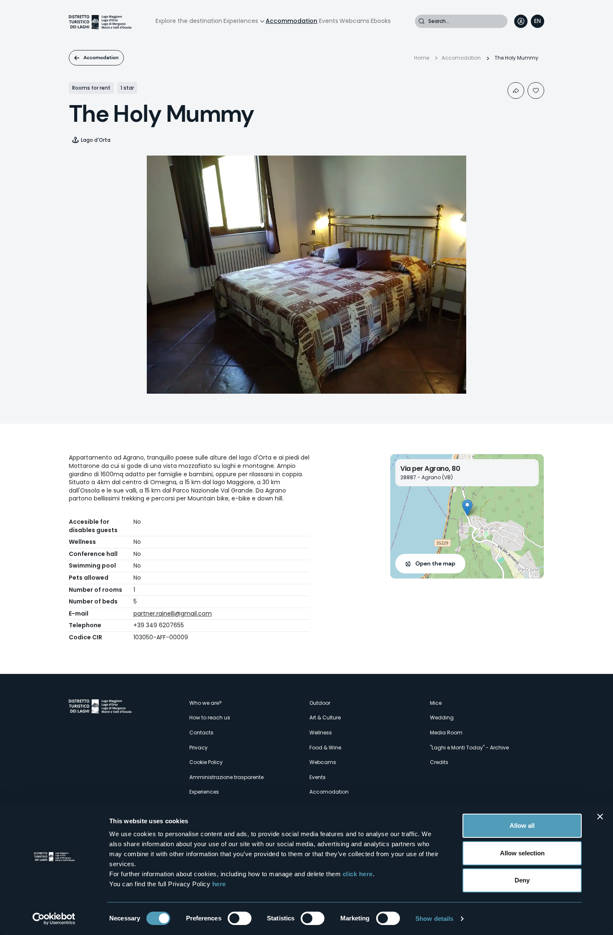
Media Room (446, 732)
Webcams (354, 21)
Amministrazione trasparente (226, 777)
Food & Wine (325, 747)
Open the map (435, 563)
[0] (536, 90)
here (219, 883)
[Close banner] (600, 816)
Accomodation (100, 57)
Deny (522, 880)
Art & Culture (325, 717)
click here (358, 873)
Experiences (241, 21)
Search (421, 21)
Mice (436, 702)
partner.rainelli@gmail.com (172, 613)
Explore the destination (189, 21)
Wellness (320, 732)
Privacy (198, 747)
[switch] (239, 918)
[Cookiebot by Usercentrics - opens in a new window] (54, 918)
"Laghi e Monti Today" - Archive (469, 747)
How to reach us (209, 717)
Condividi (515, 90)
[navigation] (537, 21)
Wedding (442, 717)
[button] (467, 507)
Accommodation (291, 21)
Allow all (522, 825)
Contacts (201, 732)
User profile (521, 21)
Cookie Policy (206, 762)
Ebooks (381, 21)
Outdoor (319, 702)
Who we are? (205, 702)
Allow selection (522, 853)
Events (328, 21)
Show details (434, 918)
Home (421, 57)
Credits (439, 762)
